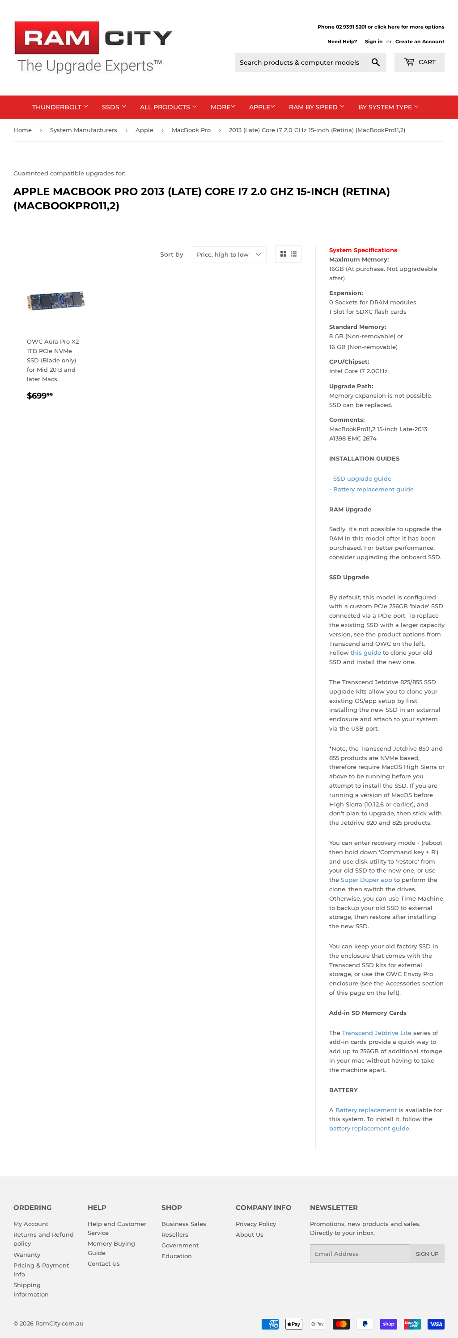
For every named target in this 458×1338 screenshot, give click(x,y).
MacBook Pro (191, 129)
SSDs (111, 107)
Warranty (26, 1254)
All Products (166, 107)
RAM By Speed (314, 107)
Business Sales (183, 1223)
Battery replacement (366, 1110)
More (220, 107)
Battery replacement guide (373, 489)
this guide (366, 652)
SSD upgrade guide (362, 478)
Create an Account (420, 41)
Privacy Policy (256, 1223)
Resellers (174, 1234)
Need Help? (342, 41)
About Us (249, 1234)
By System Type (386, 107)
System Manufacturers (83, 129)
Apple (259, 107)
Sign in (374, 41)
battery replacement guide (369, 1128)
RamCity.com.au (59, 1323)
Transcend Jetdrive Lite (376, 1032)
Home (22, 129)
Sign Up (427, 1254)
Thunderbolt (57, 107)
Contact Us (104, 1263)
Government (180, 1245)
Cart (426, 62)
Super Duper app (366, 879)
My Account (30, 1223)
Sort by (171, 254)
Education (176, 1255)
